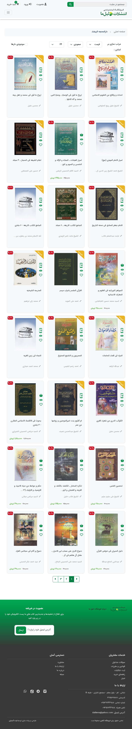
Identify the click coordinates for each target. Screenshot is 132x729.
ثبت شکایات (119, 670)
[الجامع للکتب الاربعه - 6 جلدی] (28, 232)
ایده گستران (13, 720)
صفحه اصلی (119, 31)
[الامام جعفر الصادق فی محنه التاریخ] (107, 232)
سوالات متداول (118, 662)
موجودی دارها (17, 44)
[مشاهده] (122, 75)
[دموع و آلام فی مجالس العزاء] (28, 557)
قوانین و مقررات (118, 666)
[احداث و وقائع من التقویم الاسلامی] (107, 101)
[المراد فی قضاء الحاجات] (113, 362)
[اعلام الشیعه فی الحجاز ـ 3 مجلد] (27, 167)
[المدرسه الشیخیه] (34, 297)
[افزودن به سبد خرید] (82, 135)
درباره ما (60, 670)
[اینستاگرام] (45, 692)
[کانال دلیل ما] (38, 692)
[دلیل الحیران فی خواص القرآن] (110, 557)
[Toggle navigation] (8, 12)
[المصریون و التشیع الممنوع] (70, 362)
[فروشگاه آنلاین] (113, 12)
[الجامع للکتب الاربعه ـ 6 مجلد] (69, 232)
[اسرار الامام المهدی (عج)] (112, 167)
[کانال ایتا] (31, 692)
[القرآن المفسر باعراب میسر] (71, 297)
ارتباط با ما (59, 666)
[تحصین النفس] (116, 492)
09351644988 (109, 707)
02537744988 (107, 702)
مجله (62, 674)
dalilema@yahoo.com (102, 712)
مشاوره (61, 662)
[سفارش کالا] (122, 70)
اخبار (123, 678)
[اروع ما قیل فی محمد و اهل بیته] (27, 101)
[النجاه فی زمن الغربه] (32, 362)
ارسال (21, 630)
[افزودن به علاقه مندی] (122, 80)
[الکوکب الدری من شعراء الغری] (109, 427)
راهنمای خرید (119, 674)
